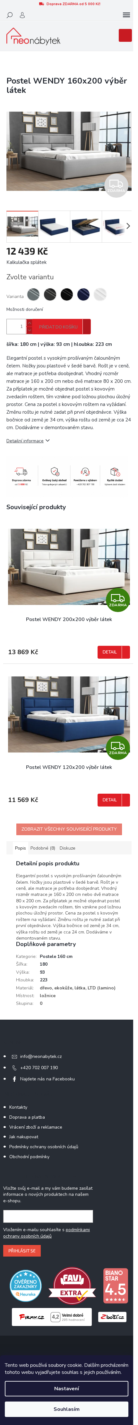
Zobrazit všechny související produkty (69, 829)
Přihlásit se (22, 1250)
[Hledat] (9, 15)
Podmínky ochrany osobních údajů (43, 1147)
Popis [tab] (20, 848)
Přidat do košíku (58, 327)
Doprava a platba (27, 1117)
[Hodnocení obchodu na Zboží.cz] (112, 1316)
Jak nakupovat (23, 1137)
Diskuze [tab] (67, 848)
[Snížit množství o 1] (29, 330)
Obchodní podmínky (29, 1157)
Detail (110, 652)
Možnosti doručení (24, 309)
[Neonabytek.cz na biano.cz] (115, 1285)
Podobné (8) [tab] (42, 848)
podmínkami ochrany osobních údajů (46, 1233)
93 (42, 972)
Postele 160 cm (56, 956)
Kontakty (18, 1107)
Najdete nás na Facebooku (47, 1079)
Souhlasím (67, 1409)
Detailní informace (25, 441)
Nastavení (66, 1388)
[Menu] (126, 15)
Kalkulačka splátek (26, 262)
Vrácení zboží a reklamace (35, 1127)
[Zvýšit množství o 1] (29, 323)
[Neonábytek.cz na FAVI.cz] (72, 1285)
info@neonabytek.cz (41, 1056)
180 (43, 964)
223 (43, 980)
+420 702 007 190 (39, 1068)
